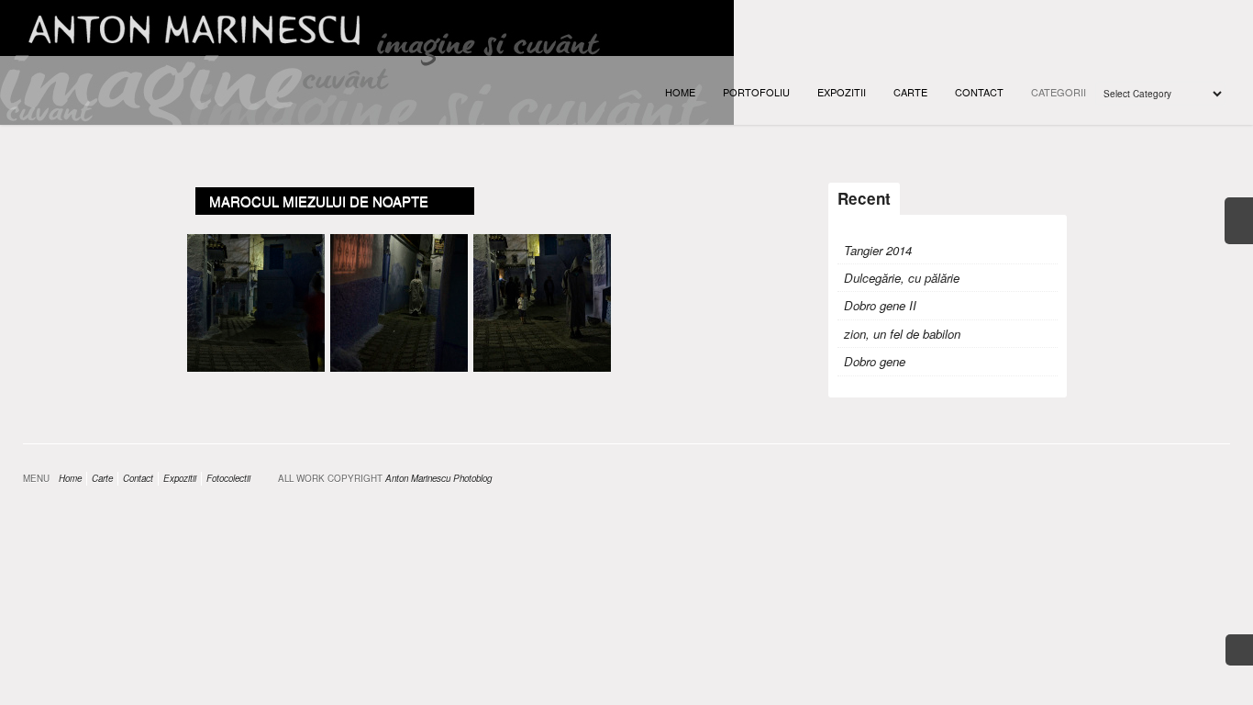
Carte (910, 91)
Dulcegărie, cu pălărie (901, 277)
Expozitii (841, 91)
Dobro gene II (880, 305)
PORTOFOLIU (756, 91)
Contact (979, 91)
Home (680, 91)
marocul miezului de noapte (318, 200)
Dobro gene (874, 361)
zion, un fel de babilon (902, 333)
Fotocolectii (228, 478)
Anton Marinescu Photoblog (438, 478)
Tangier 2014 (878, 250)
